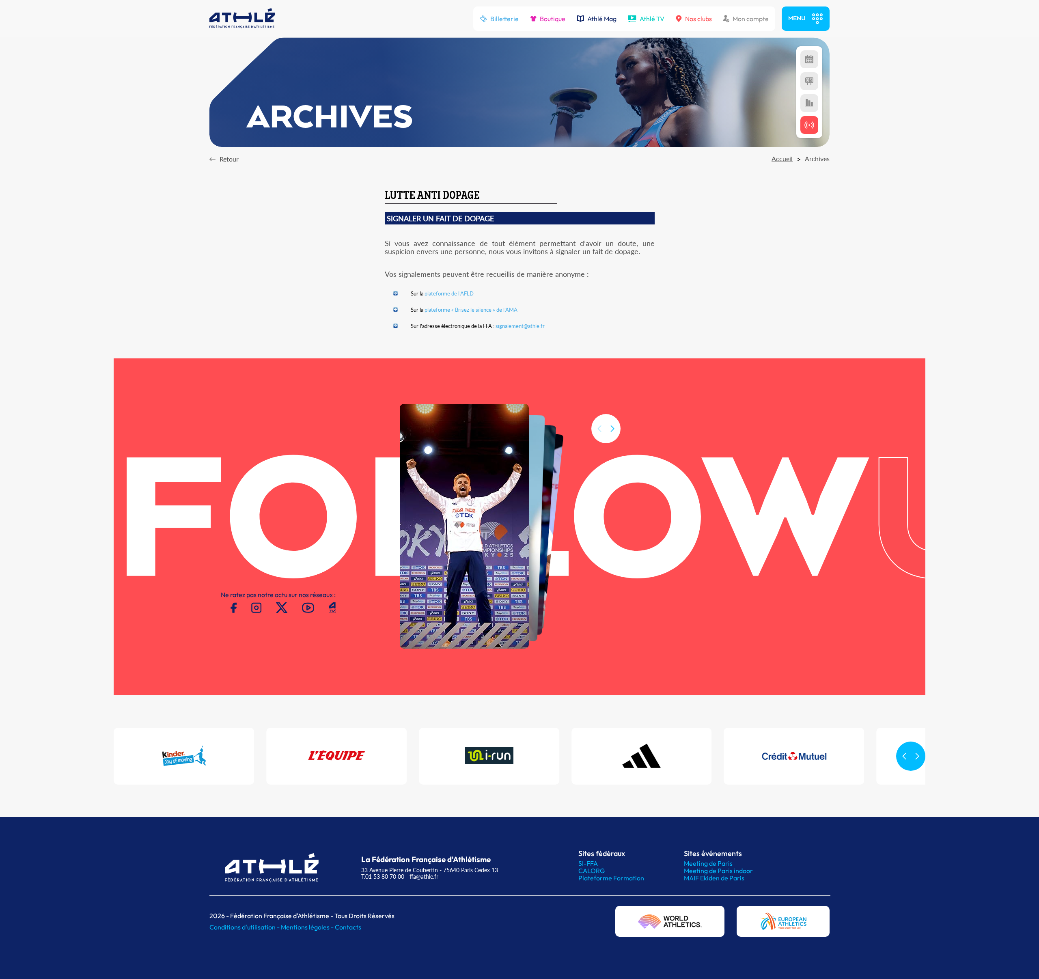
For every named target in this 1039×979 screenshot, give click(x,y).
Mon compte (751, 18)
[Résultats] (809, 81)
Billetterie (504, 18)
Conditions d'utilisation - (245, 927)
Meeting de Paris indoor (718, 871)
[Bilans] (809, 103)
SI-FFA (588, 863)
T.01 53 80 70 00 (382, 876)
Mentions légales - (308, 927)
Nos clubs (698, 18)
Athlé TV (652, 18)
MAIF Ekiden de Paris (714, 878)
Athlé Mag (602, 18)
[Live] (809, 125)
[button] (612, 429)
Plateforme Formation (611, 878)
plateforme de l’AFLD (449, 293)
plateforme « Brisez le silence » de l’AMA (471, 309)
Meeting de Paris (708, 863)
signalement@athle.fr (520, 326)
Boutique (552, 18)
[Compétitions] (809, 59)
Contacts (348, 927)
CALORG (591, 871)
